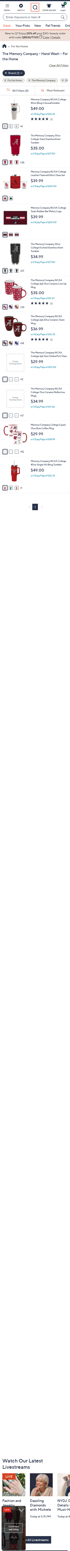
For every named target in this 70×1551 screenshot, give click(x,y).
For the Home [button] (14, 80)
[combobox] (31, 17)
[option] (35, 35)
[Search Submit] (63, 17)
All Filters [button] (20, 90)
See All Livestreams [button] (35, 1540)
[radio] (5, 126)
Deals (7, 25)
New (37, 25)
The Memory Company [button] (43, 80)
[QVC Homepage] (4, 46)
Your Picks (22, 25)
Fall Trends (53, 25)
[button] (7, 8)
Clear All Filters (58, 65)
